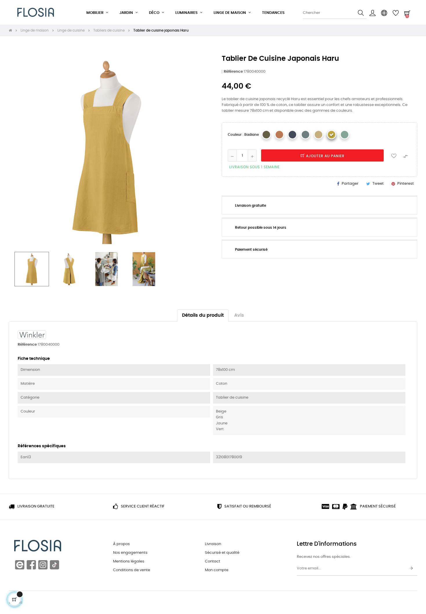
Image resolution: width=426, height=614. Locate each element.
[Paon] (305, 134)
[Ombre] (292, 134)
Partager (350, 184)
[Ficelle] (318, 134)
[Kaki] (266, 134)
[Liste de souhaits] (394, 155)
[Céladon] (344, 134)
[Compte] (372, 13)
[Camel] (279, 134)
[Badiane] (331, 134)
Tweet (378, 184)
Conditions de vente (131, 570)
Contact (212, 561)
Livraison (213, 544)
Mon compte (216, 570)
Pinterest (405, 184)
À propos (121, 544)
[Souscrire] (411, 568)
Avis (239, 315)
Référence (233, 72)
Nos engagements (130, 553)
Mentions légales (128, 561)
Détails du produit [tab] (203, 315)
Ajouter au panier (325, 156)
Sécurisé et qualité (222, 553)
